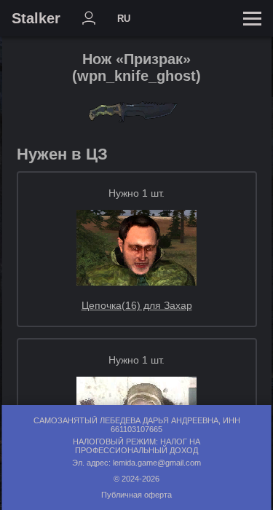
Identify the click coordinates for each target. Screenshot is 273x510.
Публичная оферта (136, 494)
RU (123, 18)
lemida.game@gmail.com (157, 462)
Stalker (36, 18)
